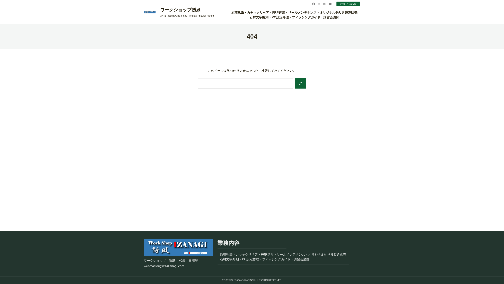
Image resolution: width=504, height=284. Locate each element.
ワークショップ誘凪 (180, 9)
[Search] (300, 83)
